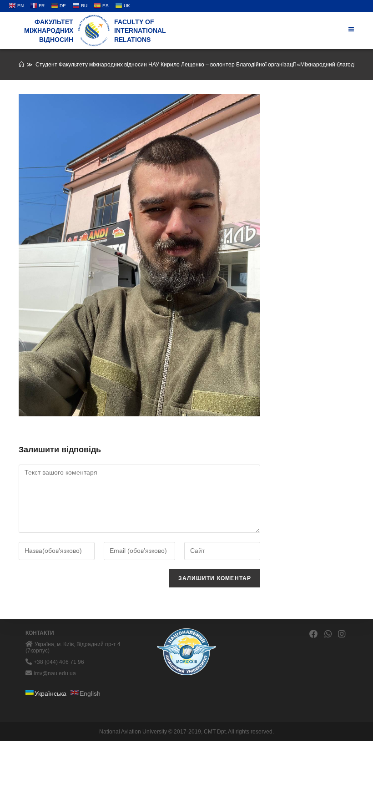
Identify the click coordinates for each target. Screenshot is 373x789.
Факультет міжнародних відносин (48, 30)
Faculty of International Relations (140, 30)
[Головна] (21, 64)
